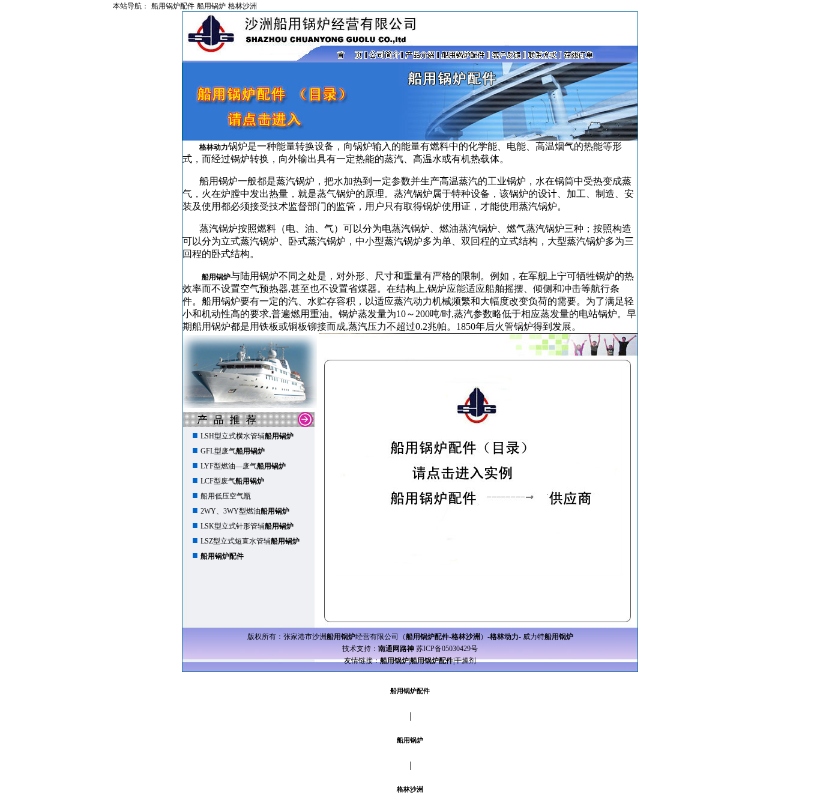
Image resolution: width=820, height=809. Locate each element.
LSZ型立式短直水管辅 (250, 541)
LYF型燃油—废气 (243, 466)
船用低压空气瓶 (225, 496)
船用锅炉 (211, 6)
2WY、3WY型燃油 (244, 511)
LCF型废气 (232, 481)
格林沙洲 (242, 6)
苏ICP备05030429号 (447, 648)
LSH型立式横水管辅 (247, 436)
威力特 (548, 636)
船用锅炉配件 (172, 6)
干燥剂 (465, 660)
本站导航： (131, 6)
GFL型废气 (232, 451)
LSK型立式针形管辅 (247, 526)
